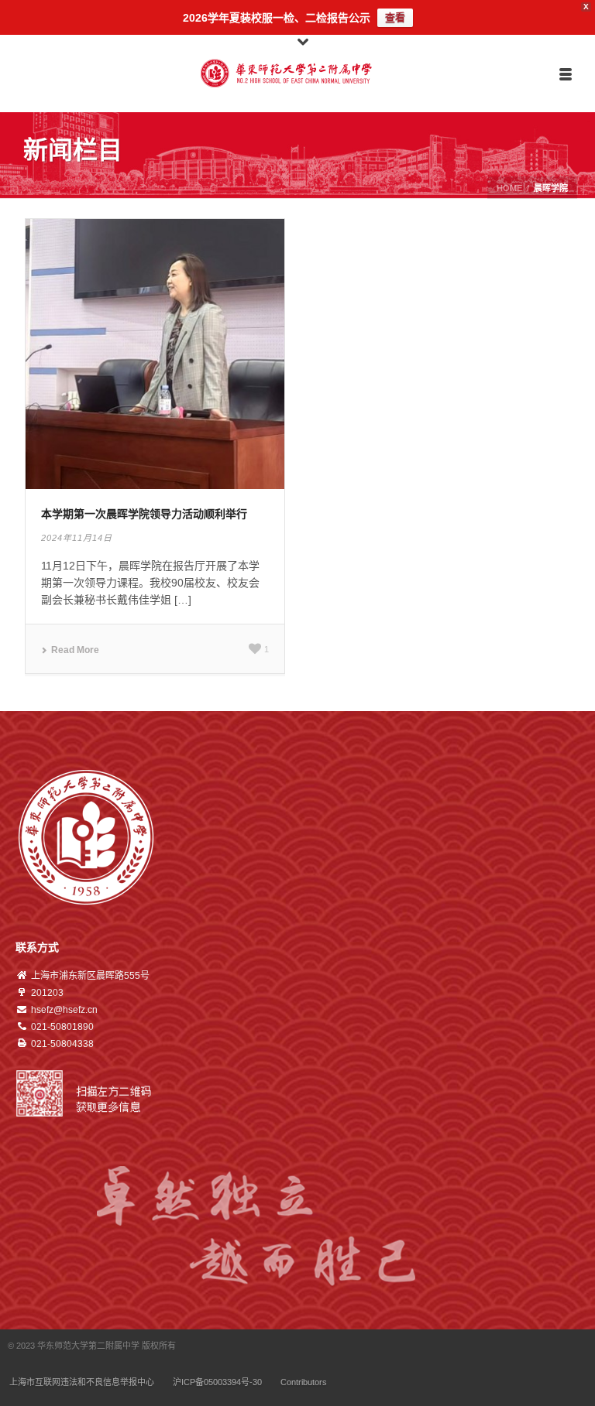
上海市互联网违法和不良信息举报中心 (81, 1382)
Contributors (303, 1382)
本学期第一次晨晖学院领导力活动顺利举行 (144, 514)
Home (509, 188)
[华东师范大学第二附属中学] (298, 73)
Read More (75, 650)
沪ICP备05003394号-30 (217, 1382)
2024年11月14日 (76, 537)
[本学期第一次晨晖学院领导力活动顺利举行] (155, 353)
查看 (395, 17)
